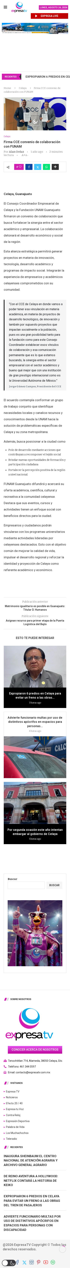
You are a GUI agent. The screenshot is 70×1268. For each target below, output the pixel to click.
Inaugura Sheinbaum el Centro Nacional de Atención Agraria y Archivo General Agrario (30, 1160)
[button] (9, 1263)
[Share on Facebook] (28, 167)
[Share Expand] (55, 167)
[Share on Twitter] (37, 167)
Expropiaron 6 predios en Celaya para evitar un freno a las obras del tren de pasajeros (32, 1200)
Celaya (23, 88)
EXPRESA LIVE (49, 15)
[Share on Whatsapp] (46, 167)
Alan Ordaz (16, 151)
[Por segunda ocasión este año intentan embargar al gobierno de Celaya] (35, 803)
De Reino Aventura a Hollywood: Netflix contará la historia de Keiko (31, 1180)
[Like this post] (20, 167)
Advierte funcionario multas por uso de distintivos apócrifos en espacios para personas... (35, 722)
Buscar (12, 879)
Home (7, 88)
